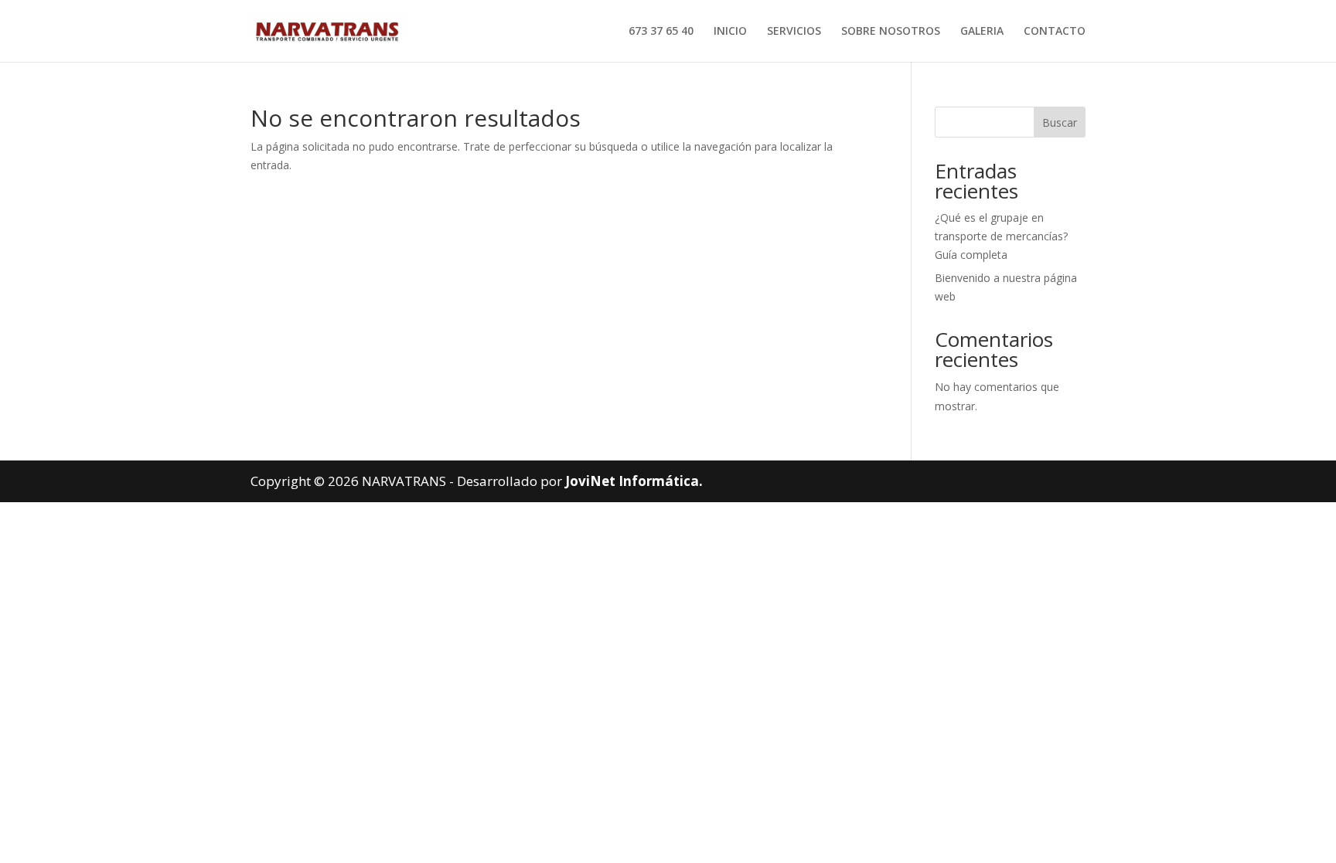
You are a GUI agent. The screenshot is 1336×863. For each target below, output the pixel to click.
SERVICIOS (794, 31)
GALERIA (982, 31)
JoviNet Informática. (634, 481)
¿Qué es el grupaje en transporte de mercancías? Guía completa (1001, 236)
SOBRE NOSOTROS (890, 31)
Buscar (1059, 122)
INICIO (730, 31)
